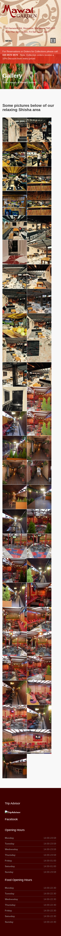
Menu (8, 41)
